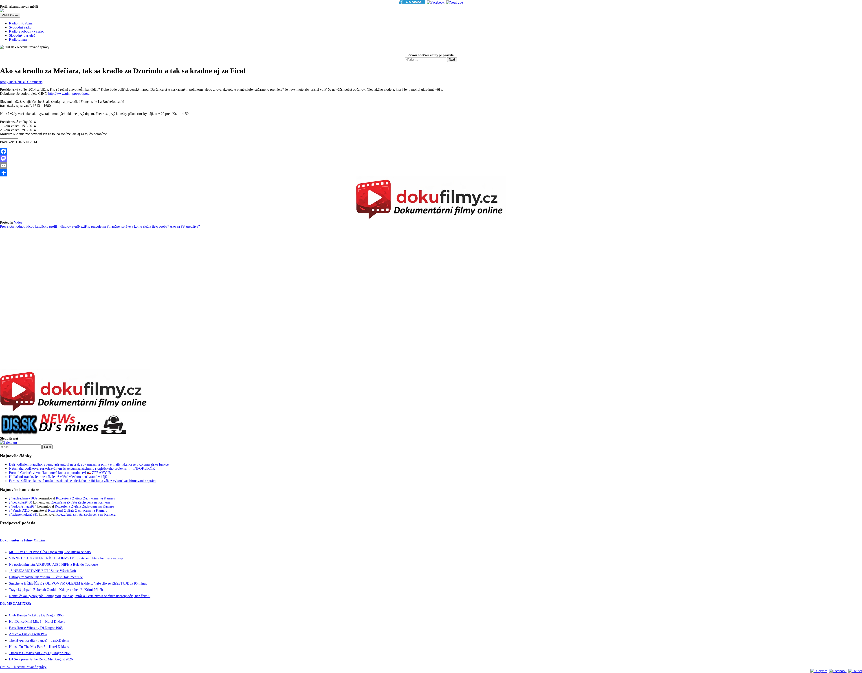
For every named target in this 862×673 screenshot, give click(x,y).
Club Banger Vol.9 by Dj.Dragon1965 (36, 615)
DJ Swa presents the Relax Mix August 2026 (41, 659)
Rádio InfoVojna (21, 23)
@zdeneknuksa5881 (23, 514)
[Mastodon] (431, 158)
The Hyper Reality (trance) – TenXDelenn (39, 640)
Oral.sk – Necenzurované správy (23, 667)
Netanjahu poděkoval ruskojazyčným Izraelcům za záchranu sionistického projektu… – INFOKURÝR (82, 468)
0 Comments (33, 82)
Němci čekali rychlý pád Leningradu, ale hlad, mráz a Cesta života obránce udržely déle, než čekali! (79, 596)
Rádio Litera (18, 39)
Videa (18, 222)
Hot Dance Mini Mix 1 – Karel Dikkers (37, 621)
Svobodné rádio (20, 27)
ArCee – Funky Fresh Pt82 (28, 634)
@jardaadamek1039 (23, 498)
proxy (4, 82)
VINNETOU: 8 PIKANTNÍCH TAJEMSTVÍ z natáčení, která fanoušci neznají (66, 558)
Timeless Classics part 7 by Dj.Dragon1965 (39, 653)
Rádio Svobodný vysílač (26, 31)
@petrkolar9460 (20, 502)
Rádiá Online (10, 15)
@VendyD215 (19, 510)
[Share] (431, 172)
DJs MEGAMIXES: (15, 603)
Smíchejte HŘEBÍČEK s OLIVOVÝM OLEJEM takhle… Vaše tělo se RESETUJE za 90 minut (78, 583)
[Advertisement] (18, 300)
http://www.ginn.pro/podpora (69, 93)
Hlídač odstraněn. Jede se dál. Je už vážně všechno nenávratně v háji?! (59, 477)
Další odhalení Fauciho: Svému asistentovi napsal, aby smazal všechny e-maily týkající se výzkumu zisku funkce (89, 464)
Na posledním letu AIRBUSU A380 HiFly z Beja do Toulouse (53, 564)
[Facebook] (431, 151)
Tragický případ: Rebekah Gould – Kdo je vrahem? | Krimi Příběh (56, 590)
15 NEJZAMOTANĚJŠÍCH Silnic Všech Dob (42, 571)
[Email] (431, 165)
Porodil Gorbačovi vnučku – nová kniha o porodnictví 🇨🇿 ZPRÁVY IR (60, 473)
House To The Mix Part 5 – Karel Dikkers (39, 647)
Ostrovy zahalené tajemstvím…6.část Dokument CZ (46, 577)
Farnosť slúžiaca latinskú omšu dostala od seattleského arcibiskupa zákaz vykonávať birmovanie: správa (82, 481)
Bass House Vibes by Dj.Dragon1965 (36, 628)
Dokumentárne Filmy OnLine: (23, 540)
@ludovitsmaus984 (22, 506)
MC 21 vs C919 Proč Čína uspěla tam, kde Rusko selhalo (50, 552)
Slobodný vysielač (22, 35)
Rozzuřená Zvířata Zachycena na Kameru (85, 498)
